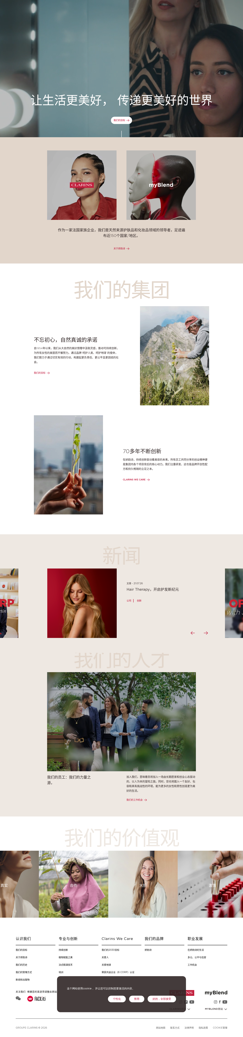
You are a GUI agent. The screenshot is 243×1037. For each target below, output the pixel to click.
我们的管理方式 (24, 972)
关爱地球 (106, 964)
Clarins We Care (134, 480)
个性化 (117, 999)
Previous (193, 633)
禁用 (136, 999)
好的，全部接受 (162, 999)
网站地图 (160, 1027)
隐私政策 (203, 1027)
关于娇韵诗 (119, 248)
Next (206, 633)
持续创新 (63, 950)
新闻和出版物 (23, 979)
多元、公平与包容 (197, 957)
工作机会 (192, 964)
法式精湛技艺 (66, 964)
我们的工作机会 (134, 800)
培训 (61, 972)
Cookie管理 (220, 1027)
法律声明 (189, 1027)
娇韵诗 (148, 950)
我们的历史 (21, 964)
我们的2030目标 (110, 950)
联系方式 (175, 1027)
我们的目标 (119, 120)
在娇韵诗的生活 (196, 950)
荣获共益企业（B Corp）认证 (118, 972)
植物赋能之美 (66, 957)
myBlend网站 (214, 1009)
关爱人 (105, 957)
